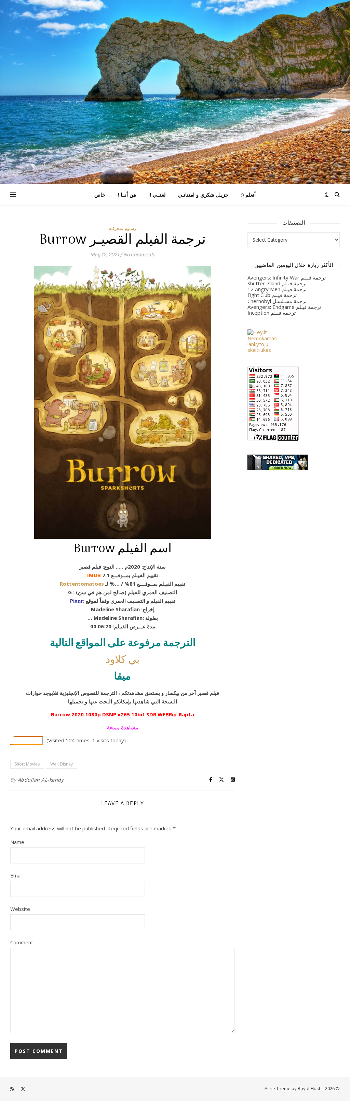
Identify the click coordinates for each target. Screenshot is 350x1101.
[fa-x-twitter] (337, 8)
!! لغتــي (157, 194)
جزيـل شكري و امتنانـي (203, 194)
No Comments (139, 255)
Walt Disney (61, 764)
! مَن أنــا (127, 194)
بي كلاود (122, 660)
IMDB (94, 575)
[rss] (327, 8)
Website (20, 908)
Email (16, 875)
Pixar (76, 600)
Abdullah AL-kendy (41, 779)
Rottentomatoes (82, 583)
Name (17, 842)
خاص (99, 194)
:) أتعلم (248, 194)
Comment (21, 942)
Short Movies (27, 764)
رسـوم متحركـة (122, 228)
